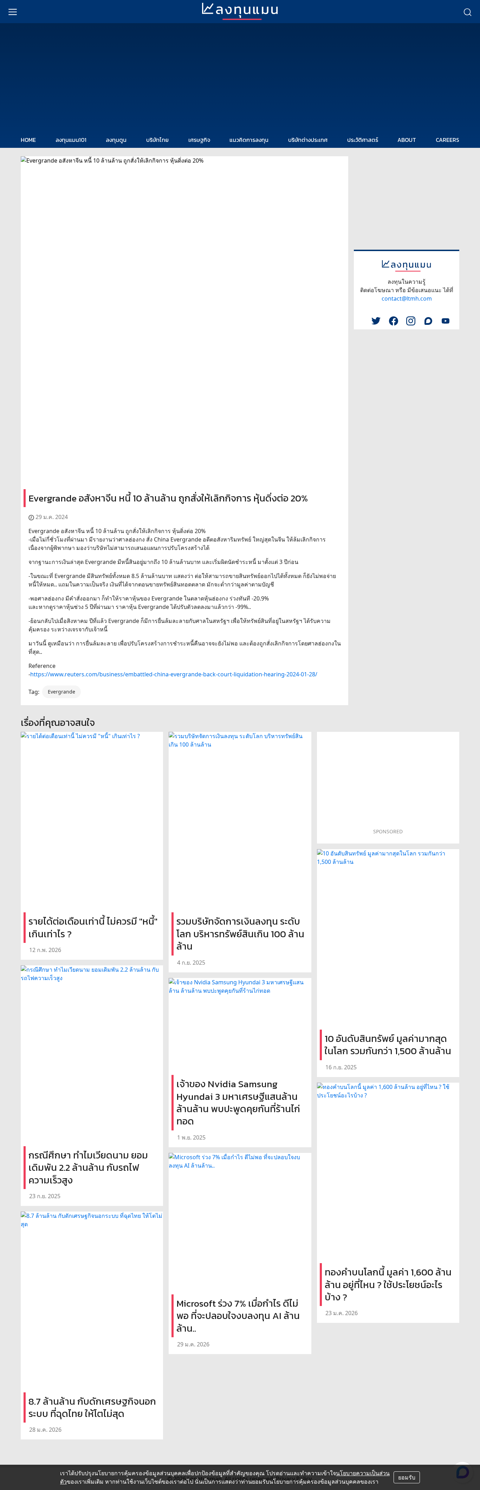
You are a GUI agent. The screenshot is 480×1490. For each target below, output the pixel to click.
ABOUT (406, 140)
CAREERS (447, 140)
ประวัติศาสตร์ (362, 140)
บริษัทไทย (157, 140)
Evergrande (61, 691)
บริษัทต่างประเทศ (307, 140)
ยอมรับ (406, 1477)
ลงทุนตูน (116, 140)
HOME (28, 140)
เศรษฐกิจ (199, 140)
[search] (467, 11)
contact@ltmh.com (407, 298)
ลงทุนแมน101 (71, 140)
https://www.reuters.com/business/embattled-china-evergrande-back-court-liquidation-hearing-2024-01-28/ (173, 674)
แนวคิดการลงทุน (248, 140)
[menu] (13, 11)
